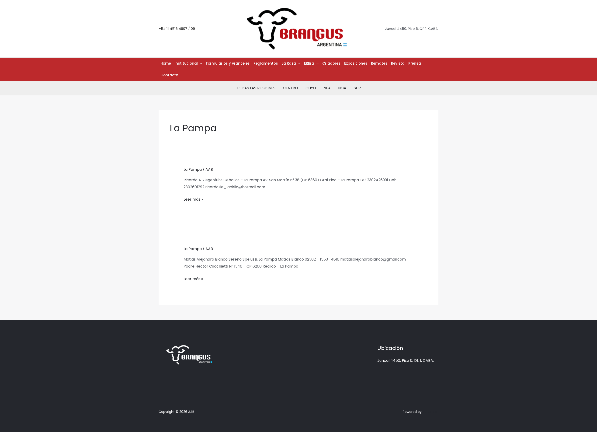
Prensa (414, 63)
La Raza (289, 63)
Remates (379, 63)
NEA (327, 88)
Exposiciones (355, 63)
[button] (200, 63)
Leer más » (193, 199)
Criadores (331, 63)
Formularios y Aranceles (228, 63)
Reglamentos (265, 63)
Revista (398, 63)
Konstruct (430, 411)
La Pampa (193, 169)
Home (165, 63)
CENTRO (290, 88)
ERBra (309, 63)
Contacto (169, 75)
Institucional (186, 63)
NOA (342, 88)
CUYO (310, 88)
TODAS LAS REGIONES (255, 88)
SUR (357, 88)
